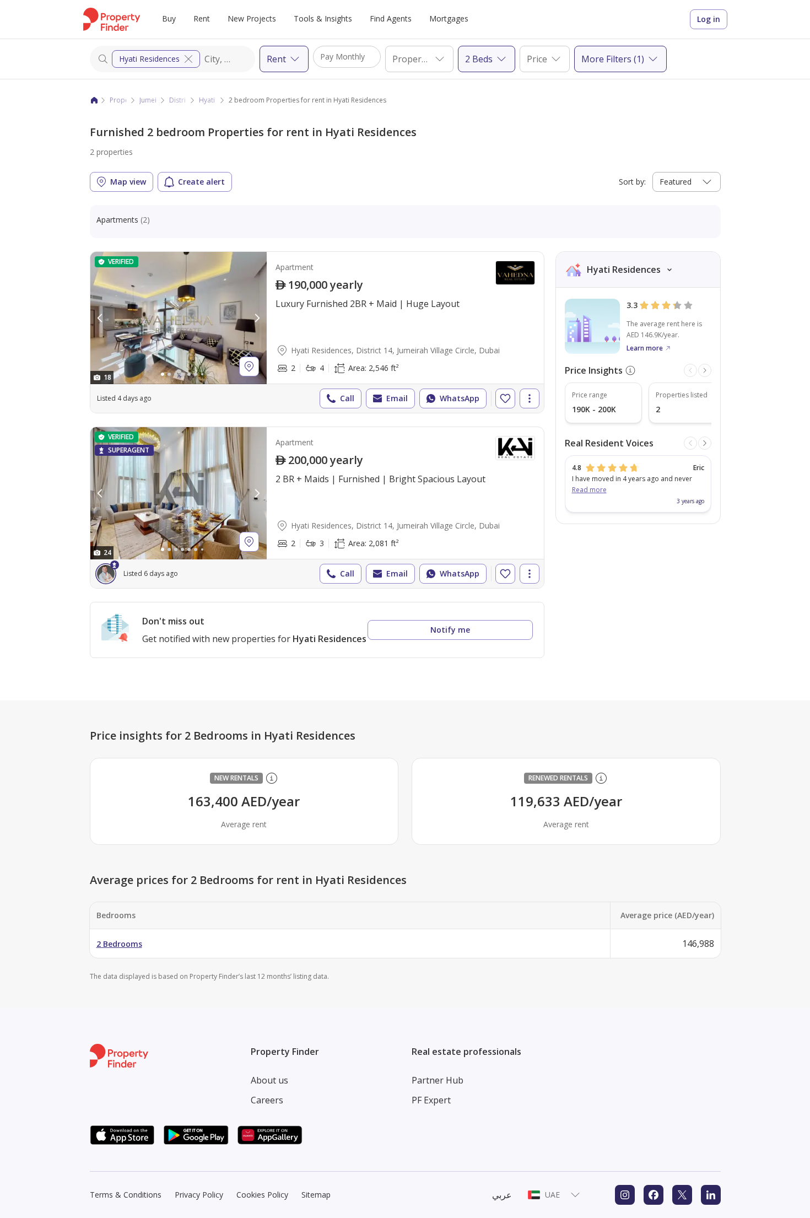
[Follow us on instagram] (625, 1195)
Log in (708, 19)
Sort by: (632, 181)
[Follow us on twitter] (682, 1195)
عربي (502, 1195)
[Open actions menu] (529, 398)
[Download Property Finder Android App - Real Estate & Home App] (196, 1135)
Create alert (201, 181)
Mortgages (448, 18)
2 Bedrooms (119, 944)
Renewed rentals (558, 778)
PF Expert (431, 1100)
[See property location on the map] (249, 366)
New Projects (252, 18)
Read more (589, 489)
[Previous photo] (100, 318)
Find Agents (391, 18)
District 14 (185, 100)
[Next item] (704, 370)
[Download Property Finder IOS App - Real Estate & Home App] (122, 1135)
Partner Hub (437, 1080)
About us (269, 1080)
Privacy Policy (199, 1194)
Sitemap (316, 1194)
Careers (267, 1100)
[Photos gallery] (178, 318)
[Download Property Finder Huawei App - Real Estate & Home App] (270, 1135)
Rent (201, 18)
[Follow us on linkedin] (711, 1195)
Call (347, 398)
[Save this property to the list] (505, 398)
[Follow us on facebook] (653, 1195)
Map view (128, 181)
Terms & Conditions (125, 1194)
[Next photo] (257, 318)
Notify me (450, 629)
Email (397, 398)
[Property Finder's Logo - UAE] (111, 19)
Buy (169, 18)
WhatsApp (459, 398)
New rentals (236, 778)
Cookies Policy (262, 1194)
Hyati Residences (149, 58)
